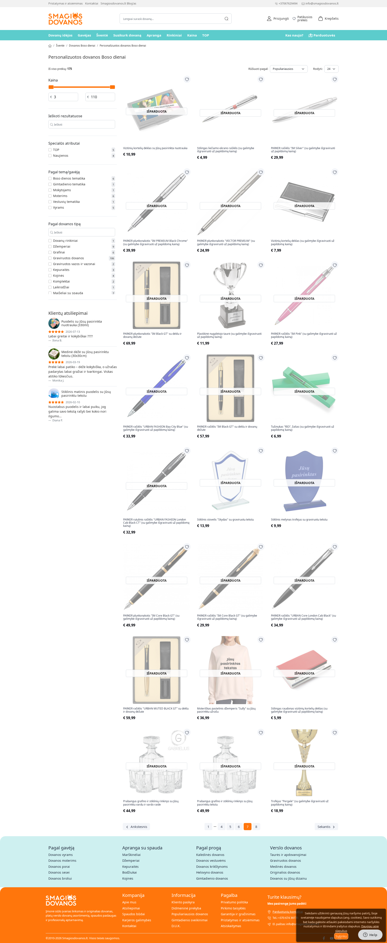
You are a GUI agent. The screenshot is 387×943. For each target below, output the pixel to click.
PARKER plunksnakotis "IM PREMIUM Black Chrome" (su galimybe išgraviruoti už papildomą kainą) (155, 242)
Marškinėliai (131, 855)
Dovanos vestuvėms (211, 860)
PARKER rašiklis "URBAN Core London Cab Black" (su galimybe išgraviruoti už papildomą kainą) (303, 617)
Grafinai (59, 252)
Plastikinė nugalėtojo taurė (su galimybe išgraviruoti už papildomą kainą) (229, 335)
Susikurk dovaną (127, 35)
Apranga (154, 35)
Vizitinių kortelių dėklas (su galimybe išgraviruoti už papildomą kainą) (302, 242)
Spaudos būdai (133, 914)
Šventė (102, 35)
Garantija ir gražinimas (238, 914)
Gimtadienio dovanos (212, 878)
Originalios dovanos (285, 872)
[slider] (51, 87)
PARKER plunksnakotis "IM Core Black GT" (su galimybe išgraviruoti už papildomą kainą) (151, 617)
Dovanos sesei (59, 872)
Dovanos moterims (62, 860)
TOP (205, 35)
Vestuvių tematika (66, 201)
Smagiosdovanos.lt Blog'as (118, 3)
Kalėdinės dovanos (210, 855)
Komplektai (61, 281)
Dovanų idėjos (60, 35)
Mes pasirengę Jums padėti (286, 904)
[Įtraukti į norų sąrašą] (187, 79)
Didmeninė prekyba (186, 908)
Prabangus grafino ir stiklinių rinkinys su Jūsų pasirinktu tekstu (224, 803)
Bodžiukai (129, 872)
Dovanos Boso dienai (82, 45)
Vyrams (58, 207)
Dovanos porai (59, 866)
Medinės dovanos (283, 866)
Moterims (60, 196)
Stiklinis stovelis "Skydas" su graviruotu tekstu (225, 519)
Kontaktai (91, 3)
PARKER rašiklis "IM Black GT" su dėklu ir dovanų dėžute (227, 428)
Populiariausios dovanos (190, 914)
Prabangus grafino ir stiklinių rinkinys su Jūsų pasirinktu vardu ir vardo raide (150, 803)
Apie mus (129, 902)
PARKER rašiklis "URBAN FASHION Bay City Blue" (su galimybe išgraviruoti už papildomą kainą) (155, 428)
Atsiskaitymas (231, 926)
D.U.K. (176, 926)
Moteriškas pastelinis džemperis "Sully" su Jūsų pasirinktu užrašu (226, 710)
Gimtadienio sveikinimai (190, 920)
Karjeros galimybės (136, 920)
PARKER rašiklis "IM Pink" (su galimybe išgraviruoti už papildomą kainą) (304, 335)
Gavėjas (84, 35)
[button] (278, 18)
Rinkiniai (174, 35)
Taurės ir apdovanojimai (288, 855)
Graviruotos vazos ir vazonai (74, 264)
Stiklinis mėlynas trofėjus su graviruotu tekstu (299, 519)
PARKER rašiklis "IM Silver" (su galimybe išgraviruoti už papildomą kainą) (303, 150)
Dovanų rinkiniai (65, 240)
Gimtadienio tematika (69, 184)
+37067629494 (288, 3)
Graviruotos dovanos (68, 258)
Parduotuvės (324, 35)
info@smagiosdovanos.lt (322, 3)
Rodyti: (317, 69)
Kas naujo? (294, 35)
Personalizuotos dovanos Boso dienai (123, 45)
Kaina (192, 35)
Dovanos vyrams (60, 855)
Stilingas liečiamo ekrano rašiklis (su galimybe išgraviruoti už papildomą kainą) (225, 150)
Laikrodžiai (61, 287)
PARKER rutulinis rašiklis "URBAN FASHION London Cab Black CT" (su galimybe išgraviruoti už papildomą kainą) (156, 523)
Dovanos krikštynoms (212, 866)
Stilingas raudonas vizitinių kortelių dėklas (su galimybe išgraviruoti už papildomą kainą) (299, 710)
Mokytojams (62, 190)
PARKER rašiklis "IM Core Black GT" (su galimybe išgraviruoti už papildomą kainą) (227, 617)
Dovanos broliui (60, 878)
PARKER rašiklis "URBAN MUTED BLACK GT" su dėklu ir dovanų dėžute (156, 710)
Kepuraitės (61, 270)
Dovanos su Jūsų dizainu (288, 878)
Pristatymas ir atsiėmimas (65, 3)
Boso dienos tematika (69, 178)
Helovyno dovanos (209, 872)
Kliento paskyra (183, 902)
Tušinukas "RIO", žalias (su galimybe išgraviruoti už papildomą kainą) (302, 428)
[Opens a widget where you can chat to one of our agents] (370, 935)
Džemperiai (61, 246)
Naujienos (60, 155)
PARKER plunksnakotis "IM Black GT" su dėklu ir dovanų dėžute (152, 335)
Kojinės (58, 275)
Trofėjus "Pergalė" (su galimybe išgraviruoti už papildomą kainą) (300, 803)
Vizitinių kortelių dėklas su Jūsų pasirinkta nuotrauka (155, 148)
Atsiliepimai (131, 908)
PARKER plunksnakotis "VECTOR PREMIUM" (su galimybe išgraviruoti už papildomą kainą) (226, 242)
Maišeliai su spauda (68, 293)
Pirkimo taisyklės (233, 908)
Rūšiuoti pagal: (258, 69)
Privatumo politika (234, 902)
